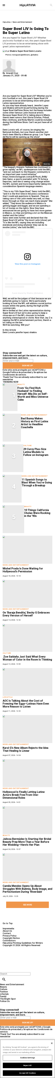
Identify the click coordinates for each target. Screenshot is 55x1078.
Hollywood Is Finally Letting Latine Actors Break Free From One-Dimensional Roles (24, 794)
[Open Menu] (4, 5)
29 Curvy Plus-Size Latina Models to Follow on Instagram (35, 452)
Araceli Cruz (12, 73)
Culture (27, 445)
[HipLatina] (27, 5)
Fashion (4, 991)
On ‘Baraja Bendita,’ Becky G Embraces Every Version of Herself (26, 614)
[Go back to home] (22, 956)
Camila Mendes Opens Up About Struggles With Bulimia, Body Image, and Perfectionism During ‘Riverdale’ (27, 888)
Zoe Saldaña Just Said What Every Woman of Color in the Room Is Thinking (27, 658)
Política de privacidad (20, 372)
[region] (27, 1059)
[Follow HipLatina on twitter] (10, 1003)
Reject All (27, 1065)
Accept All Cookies (27, 1073)
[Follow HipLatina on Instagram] (16, 1003)
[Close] (52, 1043)
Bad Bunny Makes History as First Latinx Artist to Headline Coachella (34, 423)
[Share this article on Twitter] (19, 78)
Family (3, 996)
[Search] (51, 5)
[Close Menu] (3, 969)
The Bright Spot (8, 999)
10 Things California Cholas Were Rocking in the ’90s (37, 512)
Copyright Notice (11, 938)
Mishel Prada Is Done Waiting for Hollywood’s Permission (23, 570)
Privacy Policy (9, 935)
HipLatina (6, 22)
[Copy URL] (9, 86)
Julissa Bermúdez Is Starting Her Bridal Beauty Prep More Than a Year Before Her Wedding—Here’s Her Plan (27, 841)
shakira (33, 332)
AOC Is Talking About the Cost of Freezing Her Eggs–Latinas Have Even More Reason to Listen (26, 703)
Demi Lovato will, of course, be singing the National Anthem (23, 130)
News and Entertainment (22, 22)
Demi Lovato (9, 332)
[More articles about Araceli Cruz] (9, 60)
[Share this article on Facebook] (12, 78)
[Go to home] (27, 917)
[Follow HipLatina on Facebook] (3, 1003)
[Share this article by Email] (25, 78)
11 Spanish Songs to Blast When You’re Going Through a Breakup (37, 482)
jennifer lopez (22, 332)
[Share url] (6, 92)
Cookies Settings (27, 1058)
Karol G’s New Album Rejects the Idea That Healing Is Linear (25, 749)
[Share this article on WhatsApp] (6, 78)
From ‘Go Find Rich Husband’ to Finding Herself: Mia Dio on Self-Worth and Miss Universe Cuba (32, 393)
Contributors (9, 940)
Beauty (21, 384)
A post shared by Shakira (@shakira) (27, 293)
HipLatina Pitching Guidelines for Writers (23, 943)
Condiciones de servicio (14, 374)
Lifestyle (8, 697)
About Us (7, 931)
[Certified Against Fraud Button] (12, 947)
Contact (7, 933)
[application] (27, 152)
